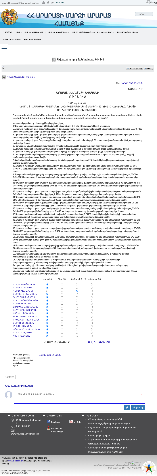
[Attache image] (127, 407)
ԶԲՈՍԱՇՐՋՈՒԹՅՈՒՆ (32, 39)
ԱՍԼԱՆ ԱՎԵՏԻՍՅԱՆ (131, 83)
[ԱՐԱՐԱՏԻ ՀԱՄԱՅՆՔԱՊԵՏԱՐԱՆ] (9, 16)
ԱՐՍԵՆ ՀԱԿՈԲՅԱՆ (23, 287)
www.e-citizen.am (16, 460)
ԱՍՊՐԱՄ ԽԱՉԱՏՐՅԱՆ (25, 310)
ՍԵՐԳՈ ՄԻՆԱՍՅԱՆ (23, 322)
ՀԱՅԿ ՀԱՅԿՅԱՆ (21, 335)
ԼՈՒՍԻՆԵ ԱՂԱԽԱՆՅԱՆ (25, 306)
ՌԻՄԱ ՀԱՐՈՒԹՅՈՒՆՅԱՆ (26, 319)
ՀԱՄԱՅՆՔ (7, 32)
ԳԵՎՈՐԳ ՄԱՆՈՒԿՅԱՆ (25, 316)
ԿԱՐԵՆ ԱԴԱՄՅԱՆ (22, 303)
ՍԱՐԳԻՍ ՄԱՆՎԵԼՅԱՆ (25, 293)
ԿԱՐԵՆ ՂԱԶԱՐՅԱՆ (23, 290)
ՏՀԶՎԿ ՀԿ (137, 463)
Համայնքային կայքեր (99, 435)
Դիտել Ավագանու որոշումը (20, 76)
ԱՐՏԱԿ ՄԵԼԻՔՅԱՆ (23, 332)
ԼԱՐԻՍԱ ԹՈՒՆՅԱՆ (23, 313)
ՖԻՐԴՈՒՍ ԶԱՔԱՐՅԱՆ (24, 297)
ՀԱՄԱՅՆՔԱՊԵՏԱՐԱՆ (34, 32)
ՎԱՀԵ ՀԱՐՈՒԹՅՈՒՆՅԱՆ (26, 300)
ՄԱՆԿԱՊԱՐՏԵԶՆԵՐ (12, 39)
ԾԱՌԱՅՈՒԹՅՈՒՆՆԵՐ (126, 32)
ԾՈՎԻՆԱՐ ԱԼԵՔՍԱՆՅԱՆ (26, 329)
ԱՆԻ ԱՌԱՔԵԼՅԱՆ (22, 326)
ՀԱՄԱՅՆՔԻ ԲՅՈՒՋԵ (57, 32)
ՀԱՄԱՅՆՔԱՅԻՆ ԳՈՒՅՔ (82, 32)
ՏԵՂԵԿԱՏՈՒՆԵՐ (104, 32)
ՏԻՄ (18, 32)
